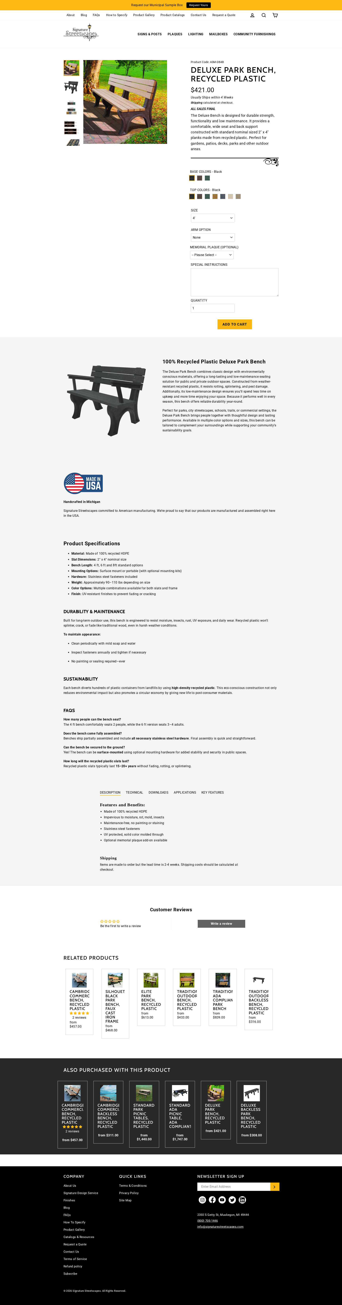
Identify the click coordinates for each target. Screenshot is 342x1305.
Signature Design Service (81, 1193)
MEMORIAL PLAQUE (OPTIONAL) (214, 247)
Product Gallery (144, 15)
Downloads (159, 792)
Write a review (221, 924)
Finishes (69, 1200)
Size (194, 210)
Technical (134, 792)
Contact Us (198, 15)
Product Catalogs (173, 15)
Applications (185, 792)
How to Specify (116, 15)
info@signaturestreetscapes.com (220, 1227)
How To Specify (75, 1222)
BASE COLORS (206, 172)
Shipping (196, 102)
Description (110, 792)
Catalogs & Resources (79, 1237)
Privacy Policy (129, 1193)
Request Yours (198, 5)
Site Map (125, 1200)
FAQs (96, 15)
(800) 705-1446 (207, 1221)
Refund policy (73, 1266)
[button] (79, 1013)
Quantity (199, 300)
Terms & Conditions (133, 1185)
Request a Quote (224, 15)
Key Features (212, 792)
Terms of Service (75, 1259)
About (70, 15)
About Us (70, 1185)
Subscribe (70, 1273)
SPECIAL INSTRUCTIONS (209, 265)
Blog (84, 15)
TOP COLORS (205, 190)
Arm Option (201, 230)
